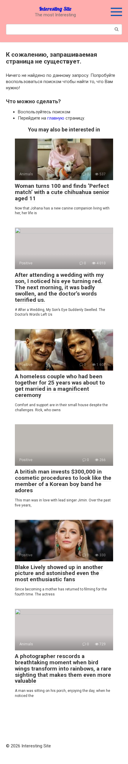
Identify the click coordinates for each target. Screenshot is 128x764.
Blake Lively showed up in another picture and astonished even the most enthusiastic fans (59, 573)
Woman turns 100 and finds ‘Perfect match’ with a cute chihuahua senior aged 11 (62, 192)
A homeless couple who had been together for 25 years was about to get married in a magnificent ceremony (60, 385)
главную (55, 118)
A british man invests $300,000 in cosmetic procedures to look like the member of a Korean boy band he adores (63, 481)
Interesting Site (55, 8)
